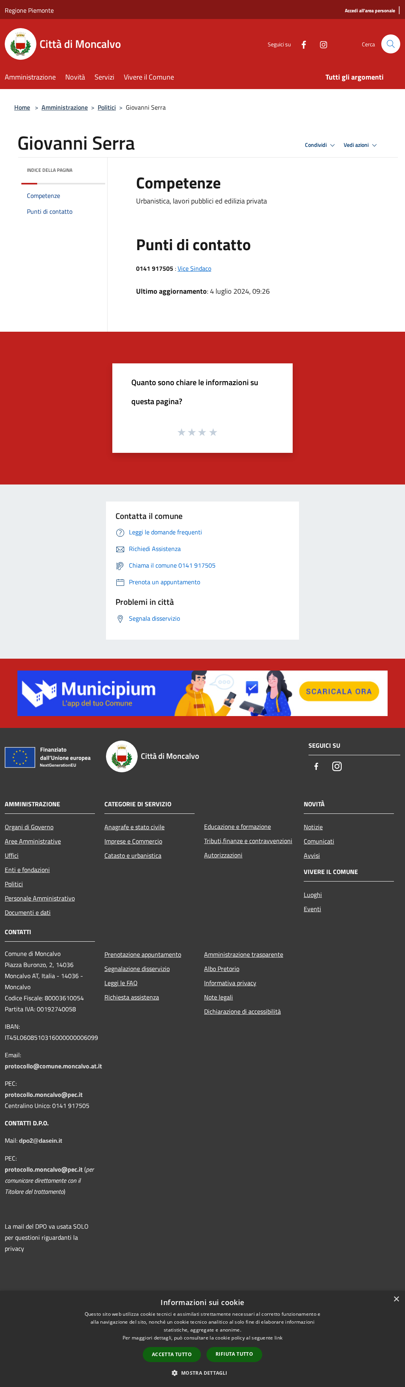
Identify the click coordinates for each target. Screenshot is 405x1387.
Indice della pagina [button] (49, 170)
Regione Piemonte (29, 10)
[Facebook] (300, 43)
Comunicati (319, 841)
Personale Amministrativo (40, 898)
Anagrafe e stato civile (134, 827)
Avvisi (312, 855)
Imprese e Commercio (133, 841)
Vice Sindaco (194, 268)
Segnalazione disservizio (137, 968)
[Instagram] (320, 43)
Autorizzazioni (223, 855)
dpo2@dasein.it (40, 1141)
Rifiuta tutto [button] (234, 1354)
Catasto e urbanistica (132, 855)
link (278, 1337)
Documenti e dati (28, 912)
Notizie (313, 827)
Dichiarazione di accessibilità (242, 1011)
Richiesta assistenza (131, 997)
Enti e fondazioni (27, 869)
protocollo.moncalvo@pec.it (44, 1094)
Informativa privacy (230, 983)
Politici (107, 107)
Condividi (316, 145)
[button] (202, 1373)
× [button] (396, 1299)
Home (22, 107)
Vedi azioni (357, 145)
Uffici (12, 855)
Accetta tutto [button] (172, 1354)
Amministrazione (65, 107)
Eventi (312, 909)
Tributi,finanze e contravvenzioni (248, 841)
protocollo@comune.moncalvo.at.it (53, 1066)
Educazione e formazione (237, 826)
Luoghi (313, 894)
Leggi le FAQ (121, 983)
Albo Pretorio (221, 968)
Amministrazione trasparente (243, 954)
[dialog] (202, 1339)
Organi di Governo (29, 827)
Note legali (218, 997)
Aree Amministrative (33, 841)
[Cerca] (390, 43)
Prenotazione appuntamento (142, 954)
